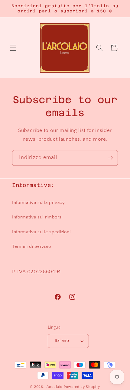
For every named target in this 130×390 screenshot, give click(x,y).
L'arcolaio (54, 387)
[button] (13, 48)
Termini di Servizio (31, 246)
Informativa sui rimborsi (37, 217)
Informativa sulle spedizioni (41, 231)
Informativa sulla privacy (38, 202)
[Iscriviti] (110, 158)
